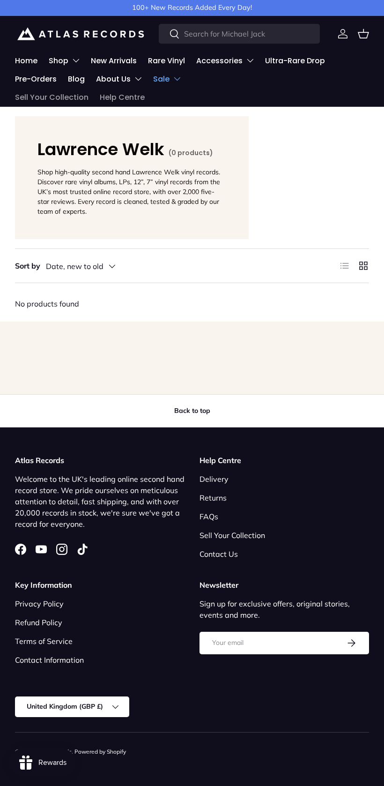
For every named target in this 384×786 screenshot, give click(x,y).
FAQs (208, 516)
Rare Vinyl (166, 60)
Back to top (192, 410)
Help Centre (122, 97)
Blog (76, 79)
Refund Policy (38, 622)
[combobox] (239, 34)
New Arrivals (114, 60)
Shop (58, 60)
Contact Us (218, 554)
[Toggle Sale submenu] (177, 78)
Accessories (219, 60)
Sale (161, 79)
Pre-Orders (36, 79)
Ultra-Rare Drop (295, 60)
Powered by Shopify (100, 751)
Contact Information (49, 660)
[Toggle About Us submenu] (138, 78)
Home (26, 60)
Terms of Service (44, 641)
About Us (113, 79)
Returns (213, 497)
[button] (363, 33)
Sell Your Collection (52, 97)
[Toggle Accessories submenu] (250, 60)
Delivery (214, 479)
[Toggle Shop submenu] (75, 60)
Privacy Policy (39, 603)
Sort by (27, 265)
